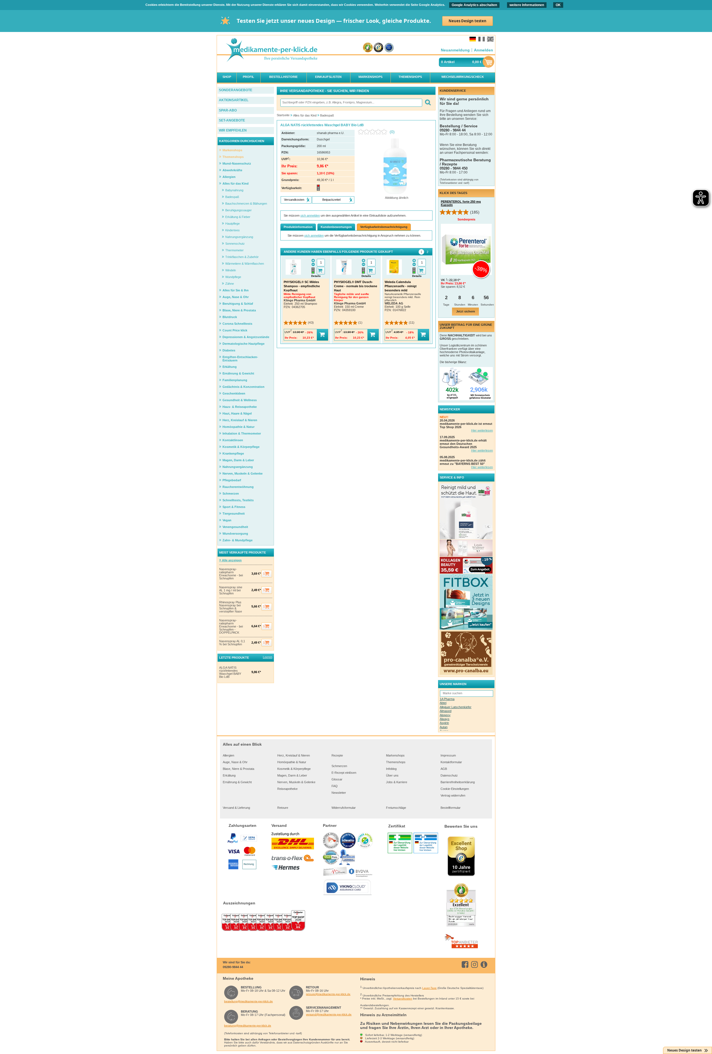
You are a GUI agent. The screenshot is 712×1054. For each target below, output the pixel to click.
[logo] (271, 50)
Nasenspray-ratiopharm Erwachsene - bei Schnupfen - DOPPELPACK (231, 626)
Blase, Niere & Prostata (238, 768)
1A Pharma (447, 699)
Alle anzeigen (231, 560)
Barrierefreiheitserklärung (458, 782)
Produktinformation (298, 227)
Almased (445, 711)
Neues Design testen (467, 20)
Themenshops (396, 762)
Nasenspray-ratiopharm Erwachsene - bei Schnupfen (231, 574)
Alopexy (445, 715)
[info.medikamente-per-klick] (485, 964)
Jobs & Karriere (396, 782)
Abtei (443, 703)
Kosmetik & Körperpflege (294, 768)
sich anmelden (310, 215)
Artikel (449, 62)
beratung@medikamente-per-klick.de (247, 1025)
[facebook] (466, 964)
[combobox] (351, 102)
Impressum (448, 755)
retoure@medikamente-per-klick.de (328, 994)
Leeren (267, 657)
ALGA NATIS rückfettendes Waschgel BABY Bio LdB (230, 672)
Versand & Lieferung (236, 807)
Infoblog (391, 768)
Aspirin (444, 723)
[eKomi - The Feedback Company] (368, 48)
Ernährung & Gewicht (237, 782)
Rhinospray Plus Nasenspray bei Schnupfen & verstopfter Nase (230, 607)
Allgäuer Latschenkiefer (455, 707)
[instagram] (475, 964)
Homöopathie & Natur (291, 762)
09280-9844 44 (233, 967)
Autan (444, 727)
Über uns (392, 775)
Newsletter (339, 792)
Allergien (228, 755)
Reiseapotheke (287, 788)
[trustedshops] (378, 48)
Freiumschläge (396, 807)
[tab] (421, 252)
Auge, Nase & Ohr (235, 762)
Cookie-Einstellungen (455, 788)
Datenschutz (449, 775)
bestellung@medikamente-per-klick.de (248, 1001)
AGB (444, 768)
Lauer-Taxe (429, 987)
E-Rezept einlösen (344, 772)
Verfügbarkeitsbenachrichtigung (383, 227)
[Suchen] (427, 102)
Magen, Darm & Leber (292, 775)
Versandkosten (402, 998)
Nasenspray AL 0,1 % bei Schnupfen (232, 643)
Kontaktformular (451, 762)
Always (444, 719)
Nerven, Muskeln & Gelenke (296, 782)
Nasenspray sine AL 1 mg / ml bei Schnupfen (230, 590)
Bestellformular (451, 807)
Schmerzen (339, 766)
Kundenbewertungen (336, 227)
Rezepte (337, 755)
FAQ (335, 786)
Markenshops (395, 755)
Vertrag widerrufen (453, 795)
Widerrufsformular (344, 807)
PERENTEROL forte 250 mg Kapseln (461, 203)
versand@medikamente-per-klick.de (329, 1014)
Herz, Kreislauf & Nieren (293, 755)
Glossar (337, 779)
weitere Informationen (527, 5)
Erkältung (229, 775)
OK (558, 5)
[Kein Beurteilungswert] (374, 131)
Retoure (282, 807)
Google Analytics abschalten (474, 5)
